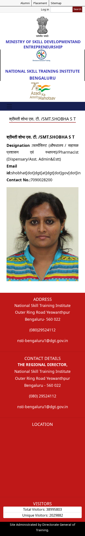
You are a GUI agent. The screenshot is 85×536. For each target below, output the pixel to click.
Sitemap (56, 3)
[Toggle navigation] (9, 106)
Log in (45, 9)
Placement (40, 3)
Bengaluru (42, 78)
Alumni (25, 3)
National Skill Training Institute (42, 71)
